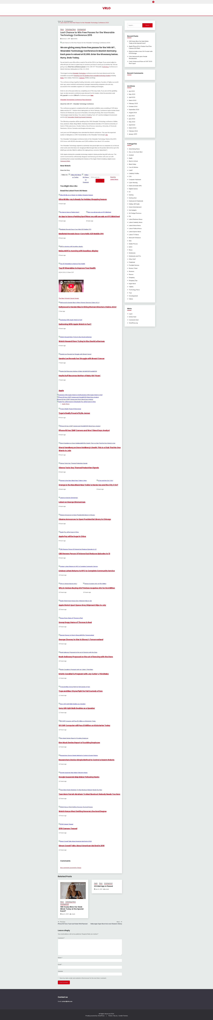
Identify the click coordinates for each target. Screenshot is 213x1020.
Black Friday (132, 164)
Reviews (131, 271)
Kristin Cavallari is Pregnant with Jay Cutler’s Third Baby (84, 674)
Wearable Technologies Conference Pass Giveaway (75, 99)
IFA (130, 216)
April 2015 (132, 97)
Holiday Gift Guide (134, 204)
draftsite (75, 38)
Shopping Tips (133, 280)
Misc (130, 241)
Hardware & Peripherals (136, 201)
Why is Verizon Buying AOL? (71, 588)
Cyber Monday (133, 182)
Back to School (133, 161)
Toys (130, 293)
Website (60, 971)
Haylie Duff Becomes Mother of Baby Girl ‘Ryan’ (80, 375)
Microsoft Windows (135, 237)
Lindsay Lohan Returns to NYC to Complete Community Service (87, 571)
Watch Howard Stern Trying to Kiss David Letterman (82, 341)
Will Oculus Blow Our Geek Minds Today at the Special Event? (71, 909)
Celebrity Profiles (134, 173)
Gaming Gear (133, 198)
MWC (130, 247)
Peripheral (132, 262)
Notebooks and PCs (135, 256)
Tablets (131, 286)
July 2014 (132, 115)
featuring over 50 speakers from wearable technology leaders (92, 75)
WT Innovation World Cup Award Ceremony (78, 117)
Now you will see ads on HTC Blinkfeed (103, 216)
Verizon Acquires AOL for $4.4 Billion (99, 588)
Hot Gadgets (133, 210)
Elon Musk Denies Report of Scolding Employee (79, 742)
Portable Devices (134, 265)
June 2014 (132, 119)
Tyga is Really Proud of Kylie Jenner (74, 413)
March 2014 (132, 128)
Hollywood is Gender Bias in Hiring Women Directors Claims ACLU (87, 307)
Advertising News (134, 149)
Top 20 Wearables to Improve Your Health (77, 268)
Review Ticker (133, 268)
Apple (61, 390)
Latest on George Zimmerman (72, 502)
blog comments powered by (70, 867)
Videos (131, 299)
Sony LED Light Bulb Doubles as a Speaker (77, 708)
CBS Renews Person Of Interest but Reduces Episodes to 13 (84, 553)
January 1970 (133, 134)
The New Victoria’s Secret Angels (69, 298)
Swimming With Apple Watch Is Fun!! (75, 324)
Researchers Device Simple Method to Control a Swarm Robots (86, 760)
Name (60, 957)
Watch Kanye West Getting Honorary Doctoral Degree (82, 811)
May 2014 (132, 122)
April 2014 (132, 125)
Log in (130, 314)
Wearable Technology (79, 73)
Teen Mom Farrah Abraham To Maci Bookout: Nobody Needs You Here (89, 794)
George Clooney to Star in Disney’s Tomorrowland (81, 639)
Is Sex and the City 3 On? (107, 485)
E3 (130, 192)
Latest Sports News (135, 231)
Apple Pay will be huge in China (86, 401)
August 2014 (133, 112)
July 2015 (132, 91)
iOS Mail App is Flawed (103, 886)
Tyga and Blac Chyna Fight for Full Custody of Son (81, 691)
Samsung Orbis (65, 161)
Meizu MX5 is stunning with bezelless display (78, 251)
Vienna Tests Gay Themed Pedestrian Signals (79, 467)
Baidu (62, 78)
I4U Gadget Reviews (135, 213)
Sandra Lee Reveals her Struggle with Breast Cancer (82, 358)
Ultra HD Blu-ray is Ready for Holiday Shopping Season (83, 199)
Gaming (131, 195)
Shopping (131, 277)
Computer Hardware (135, 179)
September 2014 (134, 109)
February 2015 (133, 103)
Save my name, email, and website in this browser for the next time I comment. (83, 978)
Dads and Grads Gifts (135, 185)
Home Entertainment (135, 207)
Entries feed (132, 317)
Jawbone (82, 78)
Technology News (70, 29)
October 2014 (133, 106)
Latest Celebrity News (135, 222)
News (62, 29)
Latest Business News (135, 219)
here (92, 95)
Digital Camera (133, 189)
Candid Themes (123, 1016)
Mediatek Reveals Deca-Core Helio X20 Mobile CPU (81, 233)
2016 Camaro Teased (68, 828)
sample (73, 914)
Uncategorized (81, 29)
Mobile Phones (133, 244)
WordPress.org (133, 323)
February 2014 (133, 131)
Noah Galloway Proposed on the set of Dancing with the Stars (86, 656)
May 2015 (132, 94)
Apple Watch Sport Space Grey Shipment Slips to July (82, 605)
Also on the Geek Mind (135, 152)
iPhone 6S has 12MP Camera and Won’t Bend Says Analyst (75, 399)
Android (131, 155)
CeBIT (131, 170)
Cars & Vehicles (133, 167)
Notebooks (132, 253)
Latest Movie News (135, 225)
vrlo (107, 8)
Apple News (65, 404)
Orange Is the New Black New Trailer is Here (78, 485)
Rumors (131, 274)
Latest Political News (135, 228)
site (107, 135)
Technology (105, 67)
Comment (61, 938)
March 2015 (132, 100)
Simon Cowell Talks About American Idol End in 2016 (81, 845)
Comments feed (133, 320)
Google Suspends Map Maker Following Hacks (79, 777)
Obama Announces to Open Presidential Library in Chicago (85, 519)
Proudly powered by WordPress (95, 1016)
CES (130, 176)
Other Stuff (132, 259)
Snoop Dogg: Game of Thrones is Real (75, 622)
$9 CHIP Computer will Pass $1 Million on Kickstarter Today (84, 725)
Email (60, 964)
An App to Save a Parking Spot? (72, 216)
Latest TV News (134, 234)
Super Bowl (132, 283)
